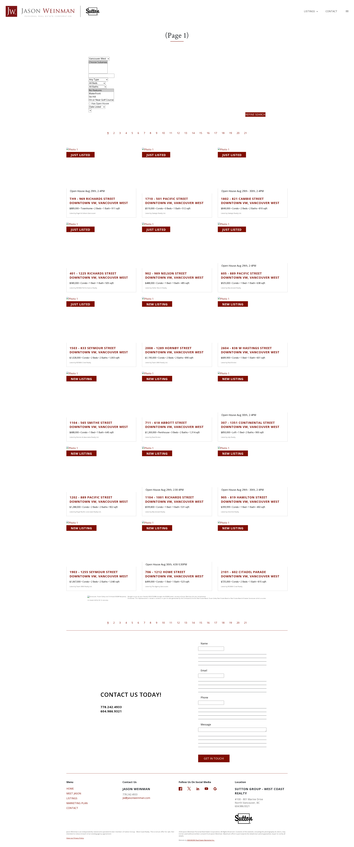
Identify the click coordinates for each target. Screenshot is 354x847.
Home (70, 788)
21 (245, 133)
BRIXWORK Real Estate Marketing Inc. (201, 840)
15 (200, 133)
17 (215, 133)
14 (193, 133)
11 (170, 133)
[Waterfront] (101, 93)
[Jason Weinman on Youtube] (206, 788)
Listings (71, 798)
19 (230, 133)
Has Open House (100, 103)
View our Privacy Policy (75, 838)
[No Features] (101, 90)
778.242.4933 (111, 707)
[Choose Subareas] (98, 62)
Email (204, 670)
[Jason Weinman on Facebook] (180, 788)
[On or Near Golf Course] (101, 100)
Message (206, 724)
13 (185, 133)
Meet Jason (73, 793)
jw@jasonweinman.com (136, 797)
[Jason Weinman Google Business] (215, 788)
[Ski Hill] (101, 96)
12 (178, 133)
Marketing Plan (77, 803)
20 (238, 133)
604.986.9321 (111, 711)
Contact (331, 11)
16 (208, 133)
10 (163, 133)
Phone (204, 697)
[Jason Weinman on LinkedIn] (198, 788)
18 (223, 133)
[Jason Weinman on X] (189, 788)
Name (204, 643)
